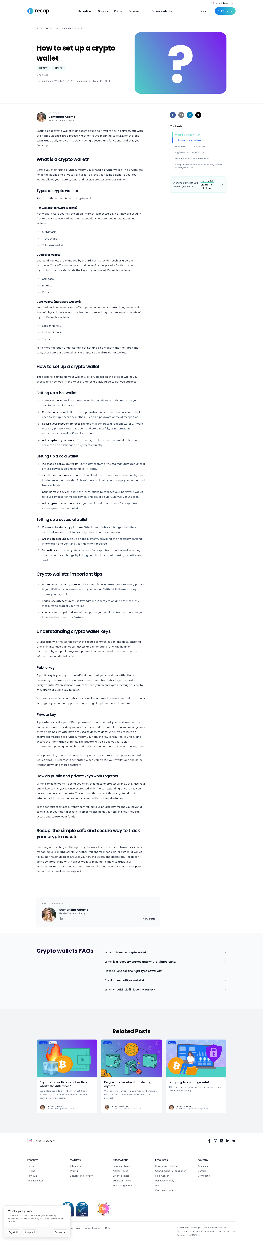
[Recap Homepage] (38, 11)
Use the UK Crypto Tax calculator (207, 184)
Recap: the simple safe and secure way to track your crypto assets (198, 166)
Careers (202, 1170)
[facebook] (173, 115)
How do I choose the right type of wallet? (133, 971)
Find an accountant (166, 1190)
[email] (181, 115)
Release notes (35, 1180)
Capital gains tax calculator (170, 1170)
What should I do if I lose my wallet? (130, 989)
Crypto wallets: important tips (189, 152)
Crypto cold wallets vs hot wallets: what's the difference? (64, 1084)
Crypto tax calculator (166, 1165)
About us (203, 1165)
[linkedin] (190, 115)
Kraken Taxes (120, 1170)
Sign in (203, 10)
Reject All (13, 1232)
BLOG (39, 28)
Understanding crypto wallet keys (192, 158)
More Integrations (122, 1185)
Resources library (164, 1180)
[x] (198, 115)
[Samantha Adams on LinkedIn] (61, 919)
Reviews (32, 1175)
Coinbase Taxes (122, 1165)
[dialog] (37, 1221)
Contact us (204, 1175)
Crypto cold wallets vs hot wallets (104, 352)
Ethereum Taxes (122, 1180)
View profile (149, 918)
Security (103, 10)
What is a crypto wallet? (187, 134)
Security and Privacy (81, 1175)
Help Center (162, 1175)
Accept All (30, 1232)
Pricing (118, 10)
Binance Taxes (121, 1175)
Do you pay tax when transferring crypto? (127, 1084)
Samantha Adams (62, 117)
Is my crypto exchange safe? (189, 1082)
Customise (60, 1232)
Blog (157, 1185)
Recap (72, 120)
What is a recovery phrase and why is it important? (140, 962)
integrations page (130, 866)
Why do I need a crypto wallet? (126, 952)
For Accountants (162, 10)
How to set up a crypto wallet (190, 146)
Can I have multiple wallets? (124, 980)
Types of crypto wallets (189, 140)
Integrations (84, 10)
